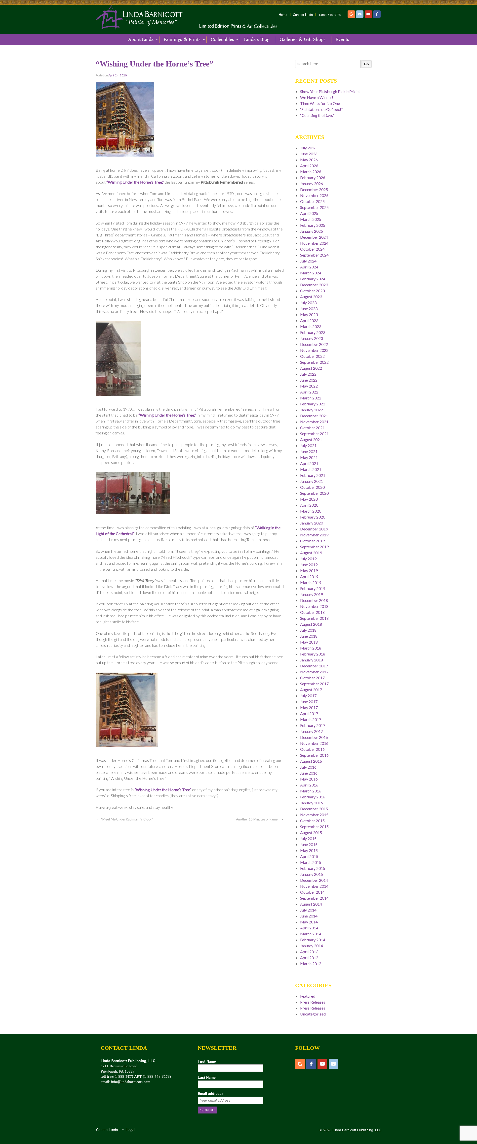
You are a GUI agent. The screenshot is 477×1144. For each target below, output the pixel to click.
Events (342, 39)
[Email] (359, 14)
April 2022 (309, 392)
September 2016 (314, 755)
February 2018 (312, 654)
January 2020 (311, 523)
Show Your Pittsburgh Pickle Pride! (330, 91)
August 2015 (311, 832)
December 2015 (314, 808)
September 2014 (314, 898)
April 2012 (309, 957)
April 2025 (309, 213)
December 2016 (314, 737)
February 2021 (312, 475)
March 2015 (310, 862)
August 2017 (311, 689)
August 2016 (311, 761)
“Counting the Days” (317, 115)
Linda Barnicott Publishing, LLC (356, 1129)
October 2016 (312, 749)
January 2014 (311, 945)
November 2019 (314, 534)
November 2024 (314, 243)
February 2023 (312, 332)
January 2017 (311, 731)
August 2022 (311, 368)
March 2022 (310, 397)
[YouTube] (368, 14)
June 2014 (309, 916)
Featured (307, 996)
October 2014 (312, 892)
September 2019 (314, 546)
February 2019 (312, 588)
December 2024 (314, 237)
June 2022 (309, 380)
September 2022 (314, 362)
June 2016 (309, 773)
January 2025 (311, 231)
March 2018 (310, 648)
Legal (130, 1130)
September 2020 (314, 493)
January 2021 (311, 481)
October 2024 (312, 249)
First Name (207, 1061)
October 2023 (312, 290)
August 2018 (311, 624)
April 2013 (309, 951)
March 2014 (310, 933)
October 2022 (312, 356)
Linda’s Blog (256, 39)
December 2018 (314, 600)
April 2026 (309, 165)
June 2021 (309, 451)
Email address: (210, 1093)
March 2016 (310, 790)
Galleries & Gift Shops (302, 39)
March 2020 (310, 511)
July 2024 (308, 261)
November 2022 (314, 350)
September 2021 (314, 433)
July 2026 (308, 147)
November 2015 (314, 814)
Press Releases (312, 1002)
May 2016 (309, 779)
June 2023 (309, 308)
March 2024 (310, 272)
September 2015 (314, 826)
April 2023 (309, 320)
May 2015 (309, 850)
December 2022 (314, 344)
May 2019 (309, 570)
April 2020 (309, 505)
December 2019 (314, 528)
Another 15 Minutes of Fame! (257, 819)
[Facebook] (377, 14)
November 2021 (314, 421)
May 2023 (309, 314)
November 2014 (314, 886)
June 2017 (309, 701)
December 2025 (314, 189)
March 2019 (310, 582)
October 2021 (312, 427)
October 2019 (312, 540)
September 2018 (314, 618)
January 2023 (311, 338)
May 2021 (309, 457)
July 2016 (308, 767)
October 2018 (312, 612)
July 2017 (308, 695)
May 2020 (309, 499)
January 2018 (311, 659)
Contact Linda (303, 15)
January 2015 (311, 874)
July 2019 (308, 558)
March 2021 (310, 469)
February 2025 (312, 225)
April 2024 (309, 266)
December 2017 (314, 665)
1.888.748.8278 (329, 15)
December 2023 (314, 284)
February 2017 (312, 725)
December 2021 (314, 415)
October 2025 (312, 201)
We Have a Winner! (316, 97)
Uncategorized (313, 1014)
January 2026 (311, 183)
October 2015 (312, 820)
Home (283, 15)
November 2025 (314, 195)
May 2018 (309, 642)
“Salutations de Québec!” (321, 109)
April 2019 (309, 576)
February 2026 (312, 177)
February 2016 (312, 796)
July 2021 (308, 445)
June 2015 (309, 844)
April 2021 (309, 463)
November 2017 (314, 671)
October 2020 (312, 487)
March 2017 (310, 719)
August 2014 (311, 904)
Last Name (207, 1077)
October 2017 (312, 677)
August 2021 (311, 439)
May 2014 (309, 921)
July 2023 (308, 302)
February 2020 (312, 517)
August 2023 (311, 296)
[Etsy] (351, 14)
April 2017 (309, 713)
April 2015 (309, 856)
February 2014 (312, 939)
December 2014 (314, 880)
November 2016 (314, 743)
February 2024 (312, 278)
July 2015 (308, 838)
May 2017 (309, 707)
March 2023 (310, 326)
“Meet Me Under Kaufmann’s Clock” (127, 819)
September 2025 (314, 207)
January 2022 (311, 409)
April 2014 (309, 927)
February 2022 (312, 403)
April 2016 (309, 785)
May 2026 (309, 159)
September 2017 (314, 683)
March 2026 (310, 171)
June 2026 (309, 153)
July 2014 (308, 910)
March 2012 (310, 963)
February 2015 (312, 868)
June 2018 (309, 636)
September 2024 (314, 255)
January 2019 (311, 594)
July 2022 (308, 374)
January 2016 (311, 802)
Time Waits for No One (320, 103)
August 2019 (311, 552)
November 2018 (314, 606)
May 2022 (309, 386)
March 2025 (310, 219)
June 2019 (309, 564)
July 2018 (308, 630)
